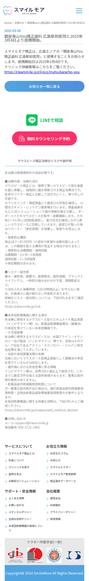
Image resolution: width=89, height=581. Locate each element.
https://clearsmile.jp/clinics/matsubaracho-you (42, 71)
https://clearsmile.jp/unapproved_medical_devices (41, 410)
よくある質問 (16, 498)
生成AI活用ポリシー (20, 519)
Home (7, 22)
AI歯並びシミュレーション (24, 481)
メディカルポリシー (20, 512)
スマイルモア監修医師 (63, 474)
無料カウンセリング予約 (48, 138)
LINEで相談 (51, 120)
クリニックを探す (19, 467)
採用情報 (55, 519)
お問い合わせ (16, 505)
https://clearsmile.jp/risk (22, 306)
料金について (16, 460)
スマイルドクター (60, 467)
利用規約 (55, 505)
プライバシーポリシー (63, 512)
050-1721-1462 (29, 427)
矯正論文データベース (63, 481)
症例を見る (15, 474)
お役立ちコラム (59, 453)
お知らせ (19, 22)
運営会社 (55, 498)
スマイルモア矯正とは (22, 453)
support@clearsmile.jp (31, 423)
